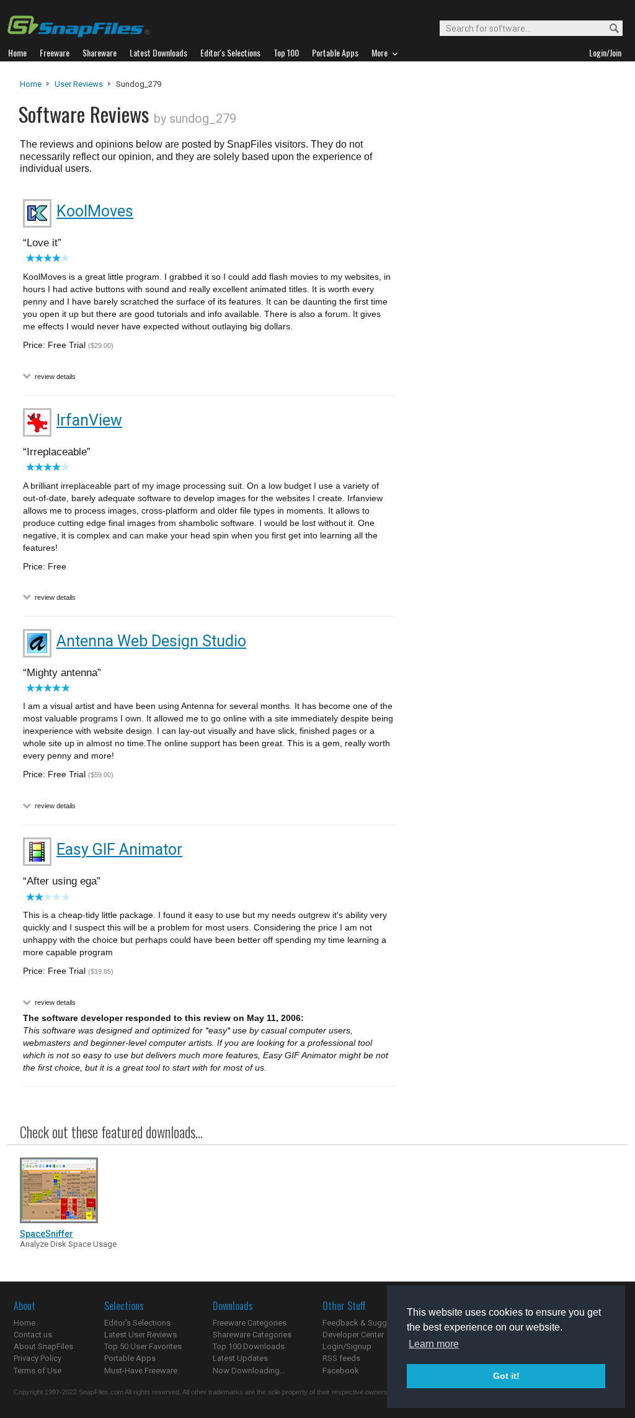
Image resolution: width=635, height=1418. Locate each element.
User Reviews (79, 84)
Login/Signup (346, 1346)
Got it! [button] (506, 1376)
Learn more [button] (434, 1344)
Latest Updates (240, 1358)
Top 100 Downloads (249, 1346)
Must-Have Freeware (140, 1370)
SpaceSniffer (46, 1234)
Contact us (33, 1334)
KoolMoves (94, 211)
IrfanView (89, 420)
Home (31, 84)
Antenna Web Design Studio (151, 641)
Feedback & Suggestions (368, 1322)
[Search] (608, 28)
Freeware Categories (249, 1322)
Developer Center (353, 1334)
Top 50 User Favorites (143, 1346)
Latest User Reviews (140, 1334)
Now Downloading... (249, 1370)
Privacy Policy (37, 1358)
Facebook (340, 1370)
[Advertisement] (510, 331)
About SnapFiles (43, 1346)
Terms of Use (37, 1370)
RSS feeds (341, 1358)
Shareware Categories (252, 1334)
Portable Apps (130, 1358)
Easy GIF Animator (119, 849)
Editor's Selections (137, 1322)
